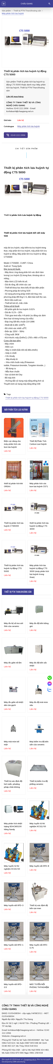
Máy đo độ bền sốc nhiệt (38, 664)
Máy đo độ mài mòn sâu (39, 703)
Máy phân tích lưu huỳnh (28, 126)
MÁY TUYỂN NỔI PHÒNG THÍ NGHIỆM (39, 985)
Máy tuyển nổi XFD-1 (13, 945)
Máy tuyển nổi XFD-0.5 (13, 985)
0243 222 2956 (15, 135)
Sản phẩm (6, 11)
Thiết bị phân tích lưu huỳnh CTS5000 (13, 524)
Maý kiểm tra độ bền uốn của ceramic (39, 743)
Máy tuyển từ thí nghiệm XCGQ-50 (38, 825)
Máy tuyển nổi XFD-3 (13, 905)
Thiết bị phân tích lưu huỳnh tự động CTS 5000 (26, 397)
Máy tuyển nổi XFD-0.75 (39, 946)
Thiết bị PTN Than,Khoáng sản (27, 11)
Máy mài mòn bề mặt (11, 743)
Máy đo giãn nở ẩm (13, 662)
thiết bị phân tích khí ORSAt (13, 485)
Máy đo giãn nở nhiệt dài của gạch (13, 703)
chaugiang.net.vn (18, 1036)
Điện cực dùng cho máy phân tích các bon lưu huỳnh (12, 444)
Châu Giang (27, 3)
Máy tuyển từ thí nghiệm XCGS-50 (12, 867)
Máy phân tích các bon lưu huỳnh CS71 (39, 485)
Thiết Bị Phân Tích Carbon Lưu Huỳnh (38, 442)
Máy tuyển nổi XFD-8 (39, 866)
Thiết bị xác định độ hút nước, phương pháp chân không (13, 784)
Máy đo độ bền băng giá (39, 624)
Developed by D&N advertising (13, 1062)
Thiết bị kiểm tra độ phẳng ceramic (39, 782)
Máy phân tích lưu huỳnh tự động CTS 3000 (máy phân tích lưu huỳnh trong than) (39, 571)
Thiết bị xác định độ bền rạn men (39, 906)
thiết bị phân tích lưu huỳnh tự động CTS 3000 (39, 526)
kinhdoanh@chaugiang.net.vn (21, 1030)
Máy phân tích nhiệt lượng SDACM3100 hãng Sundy (13, 826)
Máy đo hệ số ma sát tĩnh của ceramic (13, 624)
